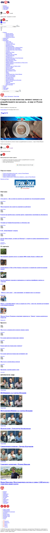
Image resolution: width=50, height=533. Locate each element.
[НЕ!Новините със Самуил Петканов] (11, 388)
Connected (8, 82)
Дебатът (7, 73)
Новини (5, 5)
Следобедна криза (10, 78)
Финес (7, 71)
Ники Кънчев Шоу (10, 46)
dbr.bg (2, 259)
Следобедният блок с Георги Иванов (14, 74)
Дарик (5, 96)
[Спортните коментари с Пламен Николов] (11, 460)
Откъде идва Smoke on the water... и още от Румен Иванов (16, 173)
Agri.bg (6, 526)
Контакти (5, 512)
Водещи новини (9, 33)
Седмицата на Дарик (10, 44)
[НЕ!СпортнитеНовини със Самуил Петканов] (11, 406)
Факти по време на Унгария (9, 174)
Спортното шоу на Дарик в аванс (13, 66)
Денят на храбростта (10, 83)
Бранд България (9, 84)
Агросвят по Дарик (10, 52)
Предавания (5, 6)
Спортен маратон (9, 63)
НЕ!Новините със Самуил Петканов (13, 393)
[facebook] (1, 113)
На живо (5, 85)
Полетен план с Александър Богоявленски (16, 428)
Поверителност (6, 510)
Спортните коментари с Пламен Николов (15, 464)
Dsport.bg (6, 521)
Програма (5, 39)
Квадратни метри (9, 77)
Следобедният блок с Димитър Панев (14, 47)
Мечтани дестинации (10, 75)
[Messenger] (3, 111)
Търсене (5, 500)
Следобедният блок (10, 55)
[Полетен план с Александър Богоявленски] (11, 424)
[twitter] (5, 113)
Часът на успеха (9, 81)
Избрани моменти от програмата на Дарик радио (17, 62)
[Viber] (1, 111)
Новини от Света (9, 35)
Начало (4, 492)
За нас (4, 518)
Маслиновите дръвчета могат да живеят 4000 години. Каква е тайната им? (22, 256)
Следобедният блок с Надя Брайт (13, 48)
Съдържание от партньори (9, 511)
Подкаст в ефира (9, 67)
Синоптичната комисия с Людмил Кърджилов (17, 446)
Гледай (4, 22)
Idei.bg (5, 524)
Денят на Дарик (9, 42)
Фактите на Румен (5, 179)
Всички (2, 243)
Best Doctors (5, 502)
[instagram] (8, 507)
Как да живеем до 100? (11, 70)
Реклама (5, 517)
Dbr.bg (5, 525)
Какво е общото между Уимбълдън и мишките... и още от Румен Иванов (19, 176)
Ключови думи (6, 516)
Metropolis (8, 64)
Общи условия (6, 509)
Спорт (4, 87)
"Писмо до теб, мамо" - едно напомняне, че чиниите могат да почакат (20, 292)
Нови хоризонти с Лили (11, 60)
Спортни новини (9, 61)
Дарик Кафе (8, 41)
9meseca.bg (3, 295)
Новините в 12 (9, 56)
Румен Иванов (4, 109)
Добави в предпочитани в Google (25, 164)
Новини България (10, 34)
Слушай (11, 147)
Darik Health (5, 8)
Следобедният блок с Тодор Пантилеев (14, 57)
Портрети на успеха (10, 69)
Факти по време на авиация (9, 175)
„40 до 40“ (5, 9)
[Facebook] (5, 111)
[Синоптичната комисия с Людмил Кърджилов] (11, 442)
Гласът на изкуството (10, 76)
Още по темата (9, 68)
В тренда (8, 51)
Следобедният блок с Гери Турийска (14, 49)
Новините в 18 (9, 45)
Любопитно (5, 38)
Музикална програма (10, 59)
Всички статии (6, 515)
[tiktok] (2, 507)
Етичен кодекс (6, 514)
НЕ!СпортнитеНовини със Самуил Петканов (16, 411)
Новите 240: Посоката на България (13, 80)
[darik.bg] (5, 3)
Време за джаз (9, 53)
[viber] (7, 113)
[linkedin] (3, 113)
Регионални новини (10, 37)
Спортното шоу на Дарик (11, 54)
